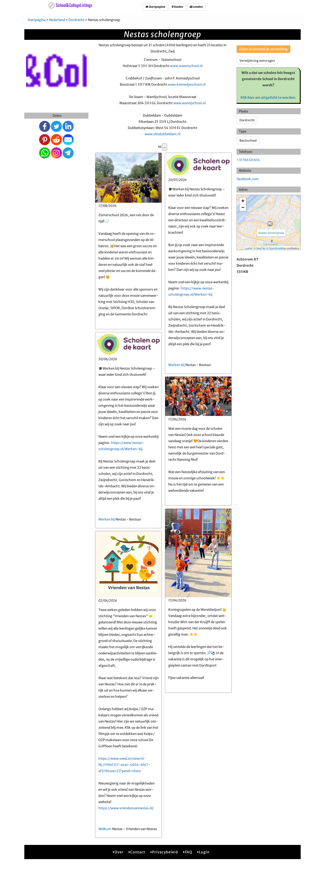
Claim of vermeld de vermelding (263, 49)
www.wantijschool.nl (189, 103)
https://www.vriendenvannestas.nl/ (126, 808)
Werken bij (176, 365)
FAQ (188, 852)
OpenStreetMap (277, 248)
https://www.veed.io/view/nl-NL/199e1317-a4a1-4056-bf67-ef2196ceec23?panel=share (124, 764)
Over (119, 852)
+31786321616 (248, 160)
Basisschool (248, 141)
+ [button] (242, 201)
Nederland (57, 20)
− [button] (242, 207)
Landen (197, 7)
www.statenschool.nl (186, 66)
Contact (137, 852)
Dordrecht (76, 20)
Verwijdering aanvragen (257, 61)
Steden (178, 7)
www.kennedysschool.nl (186, 84)
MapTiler (261, 248)
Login (204, 852)
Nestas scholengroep (271, 233)
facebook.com (248, 179)
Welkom (104, 829)
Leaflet (248, 248)
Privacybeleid (165, 852)
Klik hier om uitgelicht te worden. (268, 97)
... (164, 147)
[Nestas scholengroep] (270, 223)
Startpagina (156, 7)
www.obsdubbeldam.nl (162, 134)
